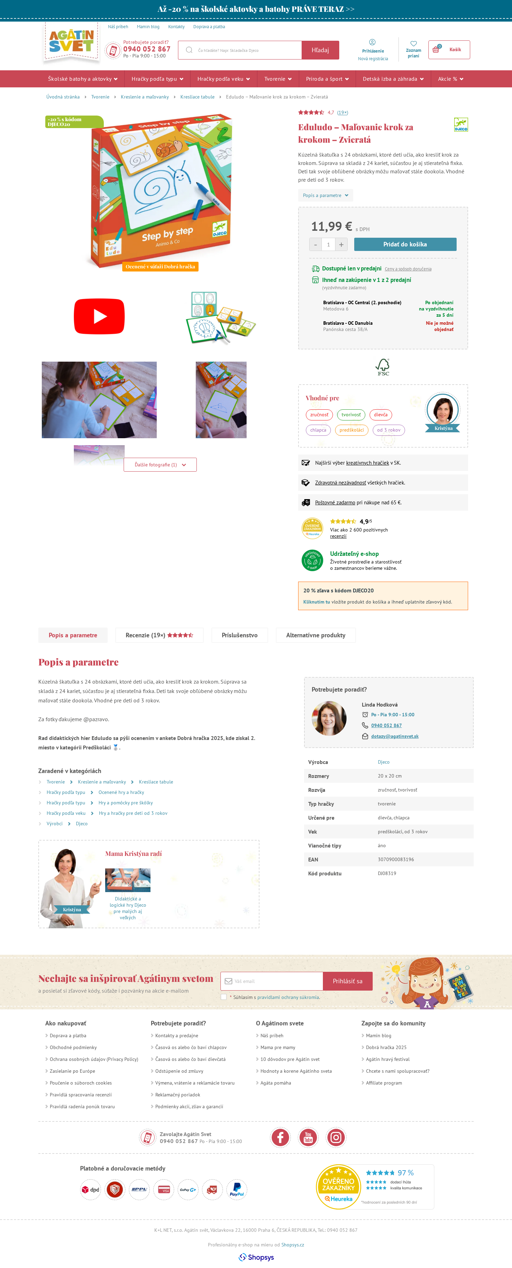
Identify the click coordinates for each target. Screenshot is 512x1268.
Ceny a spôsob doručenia (408, 269)
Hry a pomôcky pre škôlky (126, 803)
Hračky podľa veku (221, 78)
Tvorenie (275, 78)
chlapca (318, 430)
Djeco (82, 823)
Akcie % (448, 78)
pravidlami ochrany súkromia (288, 997)
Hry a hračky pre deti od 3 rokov (133, 813)
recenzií (338, 536)
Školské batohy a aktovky (80, 78)
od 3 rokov (389, 430)
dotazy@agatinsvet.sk (395, 736)
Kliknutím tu (316, 602)
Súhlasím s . (275, 997)
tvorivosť (351, 414)
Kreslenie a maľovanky (145, 97)
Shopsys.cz (292, 1245)
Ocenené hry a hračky (121, 792)
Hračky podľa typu (155, 78)
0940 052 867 (147, 49)
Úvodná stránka (63, 97)
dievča (381, 414)
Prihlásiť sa (348, 981)
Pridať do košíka (405, 244)
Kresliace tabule (197, 97)
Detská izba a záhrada (391, 78)
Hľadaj (320, 50)
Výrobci (55, 823)
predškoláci (352, 430)
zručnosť (319, 414)
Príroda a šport (325, 78)
